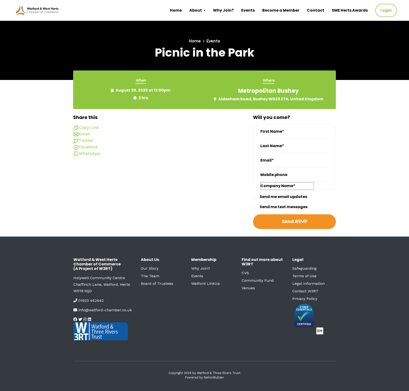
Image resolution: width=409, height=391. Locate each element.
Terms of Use (304, 276)
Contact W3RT (305, 291)
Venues (248, 288)
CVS (245, 273)
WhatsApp (89, 153)
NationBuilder (214, 377)
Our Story (149, 268)
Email (84, 133)
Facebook (88, 146)
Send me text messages (283, 207)
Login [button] (386, 10)
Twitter (86, 140)
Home (176, 10)
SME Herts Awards (350, 10)
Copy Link (89, 127)
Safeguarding (304, 268)
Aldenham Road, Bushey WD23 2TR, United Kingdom (270, 99)
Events (248, 10)
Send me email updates (283, 196)
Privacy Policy (304, 298)
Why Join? (223, 10)
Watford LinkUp (205, 283)
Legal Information (308, 283)
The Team (150, 276)
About (196, 10)
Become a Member (280, 10)
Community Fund (258, 280)
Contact (315, 10)
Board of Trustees (157, 283)
